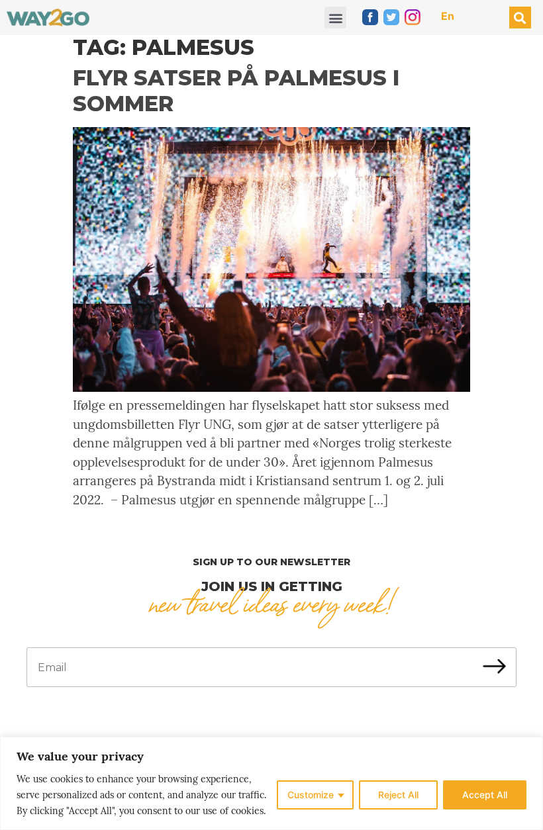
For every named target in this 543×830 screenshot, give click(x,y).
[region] (271, 783)
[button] (335, 17)
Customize (310, 794)
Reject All (398, 794)
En (447, 16)
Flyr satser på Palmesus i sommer (236, 90)
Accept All (484, 794)
